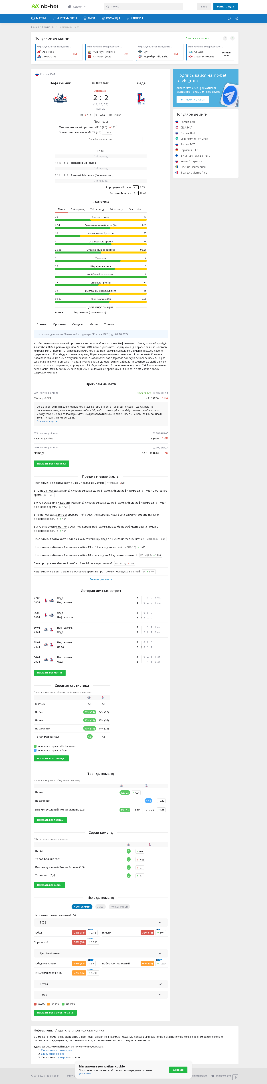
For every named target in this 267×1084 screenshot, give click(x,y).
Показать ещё (45, 421)
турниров (62, 1057)
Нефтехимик (60, 83)
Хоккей (35, 27)
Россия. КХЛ (48, 27)
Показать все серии (49, 884)
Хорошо (178, 1069)
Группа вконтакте (197, 1075)
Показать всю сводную (51, 758)
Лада (141, 83)
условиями (85, 1073)
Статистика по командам (56, 1050)
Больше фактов (99, 579)
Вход (204, 6)
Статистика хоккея (52, 1053)
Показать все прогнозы (51, 463)
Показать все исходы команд (55, 1012)
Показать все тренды (50, 819)
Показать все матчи (49, 672)
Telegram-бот (223, 1075)
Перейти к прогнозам (100, 139)
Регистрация (225, 6)
